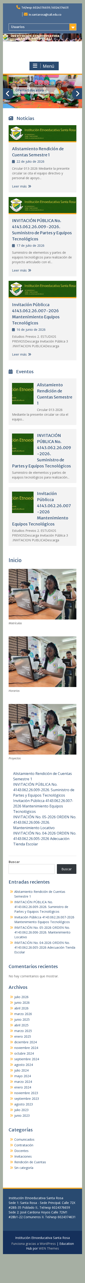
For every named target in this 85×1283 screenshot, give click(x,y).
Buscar (14, 862)
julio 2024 (21, 1070)
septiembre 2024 (26, 1059)
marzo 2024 (23, 1081)
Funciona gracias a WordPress (33, 1243)
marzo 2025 (23, 1031)
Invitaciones (23, 1156)
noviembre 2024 (26, 1048)
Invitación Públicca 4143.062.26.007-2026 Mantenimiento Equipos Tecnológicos (43, 806)
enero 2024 (22, 1087)
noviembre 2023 (26, 1093)
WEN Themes (49, 1248)
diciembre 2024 (25, 1042)
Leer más (19, 186)
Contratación (23, 1145)
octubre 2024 (24, 1053)
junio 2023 (22, 1115)
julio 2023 (21, 1110)
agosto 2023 (23, 1104)
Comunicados (24, 1139)
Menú (48, 66)
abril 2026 (21, 1008)
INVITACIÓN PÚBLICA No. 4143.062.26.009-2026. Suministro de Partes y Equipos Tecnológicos (43, 790)
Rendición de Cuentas (30, 1162)
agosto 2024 (23, 1065)
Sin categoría (23, 1168)
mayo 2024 (22, 1076)
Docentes (21, 1151)
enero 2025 (22, 1036)
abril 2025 (21, 1025)
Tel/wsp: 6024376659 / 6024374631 (45, 7)
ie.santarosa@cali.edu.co (45, 14)
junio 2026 (22, 1002)
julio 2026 (21, 997)
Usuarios (17, 27)
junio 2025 (22, 1019)
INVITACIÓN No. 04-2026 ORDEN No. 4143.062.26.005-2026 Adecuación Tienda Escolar (44, 839)
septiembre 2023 (26, 1098)
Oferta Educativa (29, 90)
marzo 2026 (23, 1014)
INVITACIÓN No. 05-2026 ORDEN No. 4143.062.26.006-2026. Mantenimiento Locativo (44, 822)
